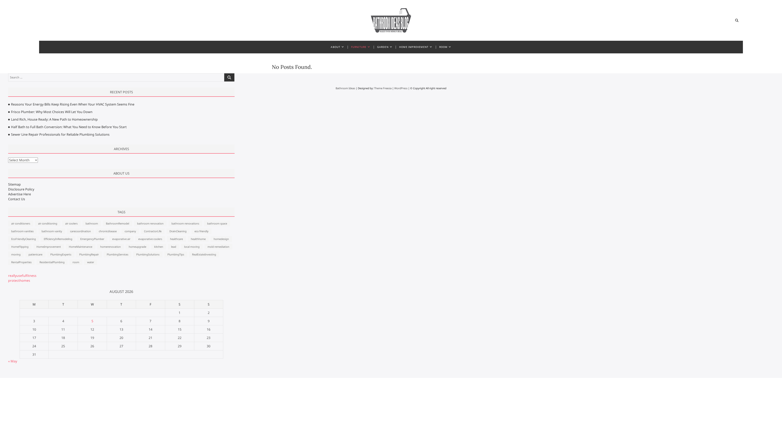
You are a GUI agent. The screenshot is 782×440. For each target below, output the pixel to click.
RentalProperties (21, 262)
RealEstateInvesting (204, 254)
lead (173, 247)
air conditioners (20, 223)
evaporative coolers (150, 239)
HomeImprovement (48, 247)
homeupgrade (137, 247)
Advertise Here (19, 194)
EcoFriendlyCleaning (23, 239)
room (75, 262)
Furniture (359, 47)
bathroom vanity (52, 231)
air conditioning (47, 223)
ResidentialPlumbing (52, 262)
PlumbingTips (175, 254)
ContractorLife (152, 231)
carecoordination (80, 231)
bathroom (92, 223)
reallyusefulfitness (22, 275)
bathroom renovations (185, 223)
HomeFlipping (20, 247)
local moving (192, 247)
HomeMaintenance (80, 247)
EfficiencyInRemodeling (58, 239)
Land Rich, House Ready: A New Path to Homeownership (54, 119)
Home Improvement (413, 47)
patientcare (35, 254)
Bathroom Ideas (345, 88)
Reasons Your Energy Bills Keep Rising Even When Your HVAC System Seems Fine (72, 104)
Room (443, 47)
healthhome (198, 239)
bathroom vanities (22, 231)
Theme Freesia (383, 88)
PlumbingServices (117, 254)
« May (12, 361)
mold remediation (218, 247)
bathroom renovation (150, 223)
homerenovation (110, 247)
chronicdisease (108, 231)
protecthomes (19, 280)
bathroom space (217, 223)
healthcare (176, 239)
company (130, 231)
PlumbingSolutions (147, 254)
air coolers (71, 223)
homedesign (221, 239)
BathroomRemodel (117, 223)
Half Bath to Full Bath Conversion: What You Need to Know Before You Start (69, 127)
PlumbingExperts (60, 254)
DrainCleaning (178, 231)
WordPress (400, 88)
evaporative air (121, 239)
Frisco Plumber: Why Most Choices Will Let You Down (51, 112)
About (335, 47)
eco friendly (201, 231)
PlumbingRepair (89, 254)
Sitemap (14, 184)
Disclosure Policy (21, 189)
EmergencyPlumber (92, 239)
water (90, 262)
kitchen (158, 247)
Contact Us (16, 199)
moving (16, 254)
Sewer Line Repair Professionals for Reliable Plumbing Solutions (60, 134)
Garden (383, 47)
